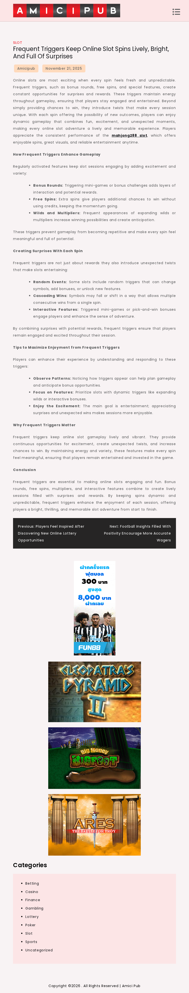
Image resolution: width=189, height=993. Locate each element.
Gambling (34, 908)
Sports (31, 941)
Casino (31, 891)
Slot (17, 42)
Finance (32, 899)
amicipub (26, 68)
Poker (30, 925)
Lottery (32, 916)
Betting (32, 883)
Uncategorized (39, 950)
